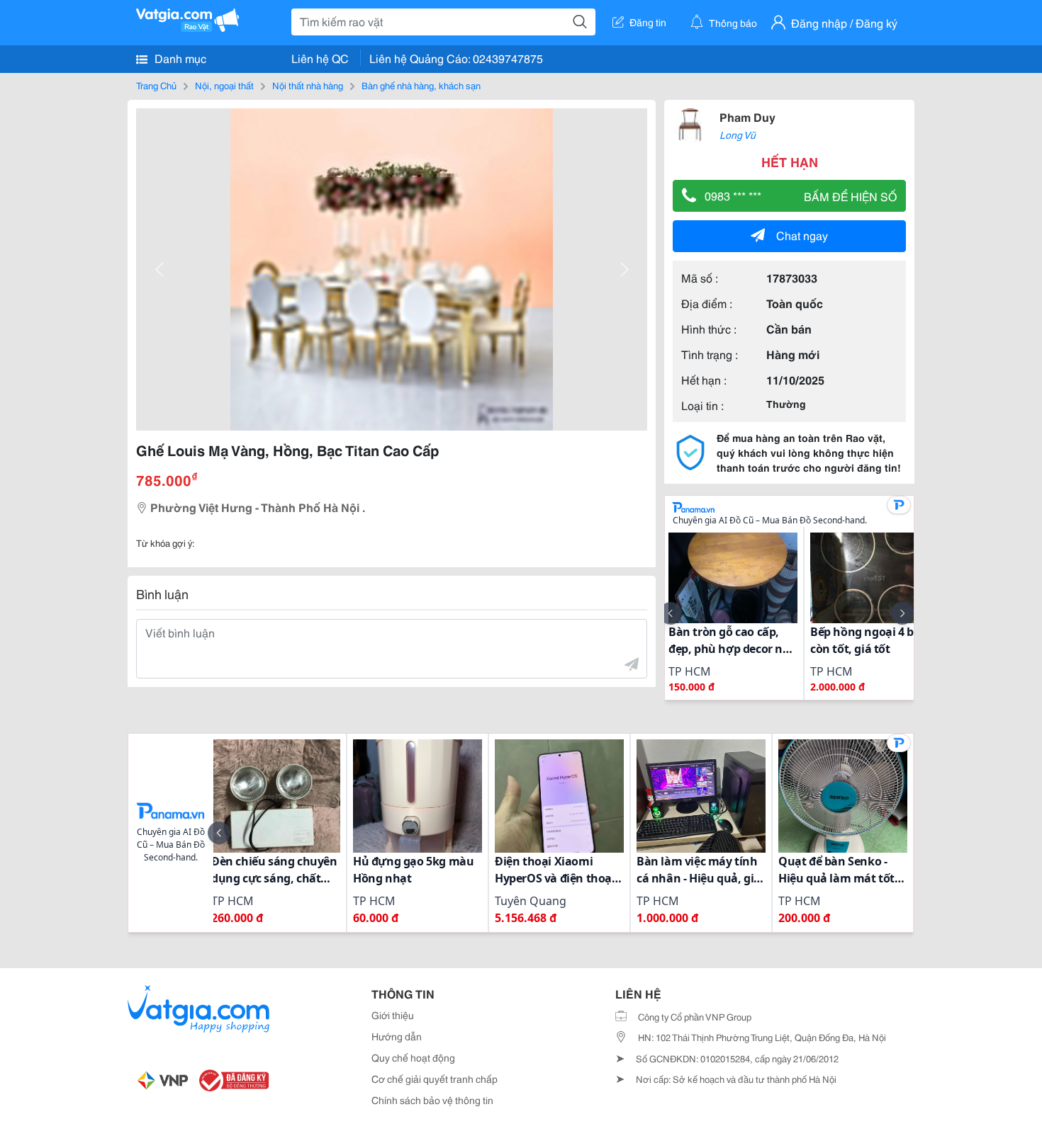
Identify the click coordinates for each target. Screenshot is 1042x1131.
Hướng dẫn (396, 1036)
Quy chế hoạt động (413, 1057)
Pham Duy (747, 116)
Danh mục (179, 58)
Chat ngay (802, 235)
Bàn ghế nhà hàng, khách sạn (421, 85)
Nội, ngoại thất (224, 85)
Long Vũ (737, 134)
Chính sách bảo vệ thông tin (432, 1100)
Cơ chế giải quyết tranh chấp (434, 1079)
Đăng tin (647, 22)
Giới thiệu (392, 1015)
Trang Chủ (156, 85)
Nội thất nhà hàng (307, 85)
